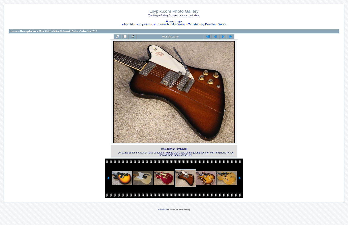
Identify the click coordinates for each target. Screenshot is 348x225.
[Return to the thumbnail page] (117, 36)
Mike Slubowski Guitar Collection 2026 (75, 31)
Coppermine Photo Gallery (179, 209)
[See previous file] (215, 36)
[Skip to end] (230, 36)
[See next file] (223, 36)
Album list (127, 24)
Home (169, 21)
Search (222, 24)
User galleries (28, 31)
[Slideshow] (132, 36)
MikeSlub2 (45, 31)
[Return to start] (208, 36)
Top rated (193, 24)
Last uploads (143, 24)
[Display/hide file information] (125, 36)
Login (179, 21)
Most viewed (178, 24)
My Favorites (208, 24)
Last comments (160, 24)
